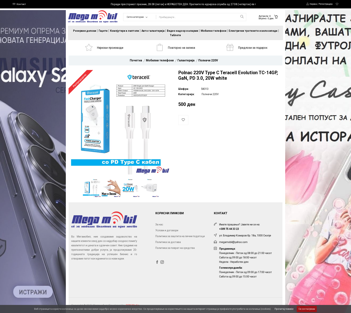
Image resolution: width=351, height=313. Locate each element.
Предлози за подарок (252, 47)
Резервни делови (84, 31)
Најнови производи (110, 47)
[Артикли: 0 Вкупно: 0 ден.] (276, 17)
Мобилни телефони (214, 31)
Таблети (175, 35)
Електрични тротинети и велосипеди (253, 31)
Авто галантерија (153, 31)
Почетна (136, 60)
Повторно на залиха (181, 47)
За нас (159, 224)
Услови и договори (166, 230)
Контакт (21, 4)
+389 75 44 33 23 (229, 228)
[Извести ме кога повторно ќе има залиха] (183, 120)
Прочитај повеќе (284, 309)
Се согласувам (307, 309)
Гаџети (103, 31)
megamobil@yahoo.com (233, 242)
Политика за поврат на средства (175, 247)
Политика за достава (168, 242)
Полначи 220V (208, 60)
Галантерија (186, 60)
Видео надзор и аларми (182, 31)
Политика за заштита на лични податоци (180, 236)
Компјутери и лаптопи (124, 31)
